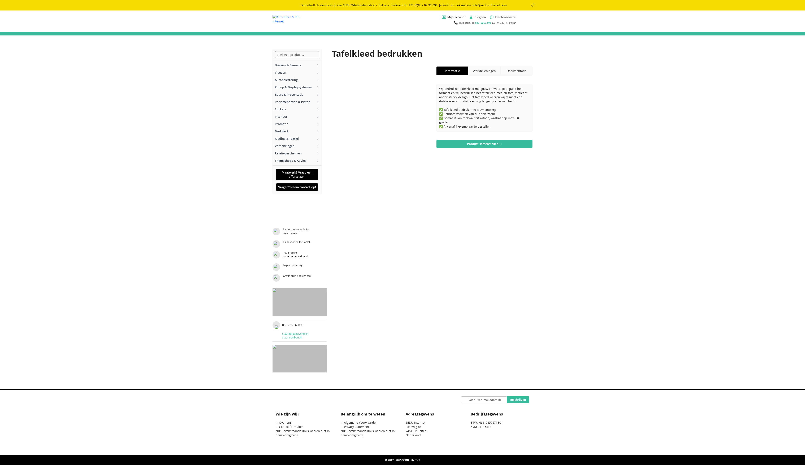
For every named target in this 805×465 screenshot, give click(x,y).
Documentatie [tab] (516, 71)
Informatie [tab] (452, 71)
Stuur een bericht (292, 337)
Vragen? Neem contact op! (297, 187)
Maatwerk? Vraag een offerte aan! (297, 174)
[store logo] (288, 21)
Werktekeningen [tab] (484, 71)
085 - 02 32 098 (483, 22)
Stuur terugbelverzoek (295, 333)
